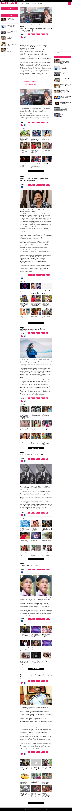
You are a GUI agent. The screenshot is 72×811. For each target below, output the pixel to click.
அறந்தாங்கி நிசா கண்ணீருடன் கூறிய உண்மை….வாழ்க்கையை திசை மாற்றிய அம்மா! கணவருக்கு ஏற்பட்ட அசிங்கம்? (46, 796)
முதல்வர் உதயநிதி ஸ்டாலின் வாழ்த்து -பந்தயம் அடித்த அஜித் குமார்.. (47, 554)
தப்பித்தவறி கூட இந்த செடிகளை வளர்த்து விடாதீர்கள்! (24, 139)
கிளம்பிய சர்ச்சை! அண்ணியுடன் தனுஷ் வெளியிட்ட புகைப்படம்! (35, 139)
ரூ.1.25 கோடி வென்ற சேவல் (46, 151)
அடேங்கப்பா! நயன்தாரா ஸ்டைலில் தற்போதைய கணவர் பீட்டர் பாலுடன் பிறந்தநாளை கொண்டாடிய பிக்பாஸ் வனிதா (25, 416)
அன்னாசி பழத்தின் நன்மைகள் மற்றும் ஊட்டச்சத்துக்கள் (23, 782)
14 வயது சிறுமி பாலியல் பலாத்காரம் (11, 37)
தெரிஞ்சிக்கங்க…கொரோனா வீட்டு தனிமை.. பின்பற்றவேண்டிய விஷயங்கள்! (36, 795)
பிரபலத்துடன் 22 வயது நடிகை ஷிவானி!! (46, 164)
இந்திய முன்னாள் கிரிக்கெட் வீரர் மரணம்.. (12, 31)
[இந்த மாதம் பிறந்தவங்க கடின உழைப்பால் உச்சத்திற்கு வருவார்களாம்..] (57, 97)
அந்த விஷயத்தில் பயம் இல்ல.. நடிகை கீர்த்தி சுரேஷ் (24, 554)
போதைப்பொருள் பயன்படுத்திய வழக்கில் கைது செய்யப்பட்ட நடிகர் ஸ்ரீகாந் (11, 20)
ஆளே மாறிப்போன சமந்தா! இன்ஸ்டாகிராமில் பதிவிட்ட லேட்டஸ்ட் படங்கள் (36, 442)
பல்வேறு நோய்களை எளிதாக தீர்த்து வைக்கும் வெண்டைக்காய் (34, 80)
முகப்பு (23, 3)
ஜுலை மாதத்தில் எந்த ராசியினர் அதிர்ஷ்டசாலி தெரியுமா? (35, 635)
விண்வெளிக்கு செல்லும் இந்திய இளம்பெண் (11, 26)
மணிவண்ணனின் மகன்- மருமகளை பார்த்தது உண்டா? (24, 649)
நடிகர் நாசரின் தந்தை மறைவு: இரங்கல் (35, 781)
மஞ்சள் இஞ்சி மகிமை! (27, 86)
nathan (22, 31)
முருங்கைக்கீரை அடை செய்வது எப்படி (30, 81)
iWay (46, 809)
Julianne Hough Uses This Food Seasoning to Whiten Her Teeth (46, 292)
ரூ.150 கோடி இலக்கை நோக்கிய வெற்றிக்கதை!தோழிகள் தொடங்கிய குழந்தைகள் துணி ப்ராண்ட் (24, 662)
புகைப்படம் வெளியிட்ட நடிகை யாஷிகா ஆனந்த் (65, 102)
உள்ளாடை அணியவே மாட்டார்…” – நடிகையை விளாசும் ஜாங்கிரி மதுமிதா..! (24, 304)
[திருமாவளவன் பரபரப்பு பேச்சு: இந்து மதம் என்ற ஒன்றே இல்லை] (3, 44)
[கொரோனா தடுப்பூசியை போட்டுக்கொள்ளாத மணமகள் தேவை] (57, 109)
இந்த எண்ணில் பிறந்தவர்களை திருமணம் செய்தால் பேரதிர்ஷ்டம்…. (24, 529)
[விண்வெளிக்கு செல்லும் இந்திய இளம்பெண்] (3, 26)
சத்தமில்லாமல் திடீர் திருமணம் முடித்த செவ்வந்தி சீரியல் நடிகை (46, 304)
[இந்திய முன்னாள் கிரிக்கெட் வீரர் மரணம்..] (3, 32)
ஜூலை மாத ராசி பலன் (24, 291)
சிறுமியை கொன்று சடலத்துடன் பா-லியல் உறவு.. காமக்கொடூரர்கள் (35, 661)
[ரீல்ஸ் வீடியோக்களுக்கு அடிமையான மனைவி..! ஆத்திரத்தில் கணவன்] (3, 50)
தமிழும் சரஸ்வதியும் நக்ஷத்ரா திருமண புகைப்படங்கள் (34, 529)
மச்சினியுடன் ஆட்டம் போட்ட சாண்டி (46, 660)
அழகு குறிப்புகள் (40, 3)
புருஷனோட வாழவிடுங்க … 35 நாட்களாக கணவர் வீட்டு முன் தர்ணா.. (36, 304)
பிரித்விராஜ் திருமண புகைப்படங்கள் (35, 317)
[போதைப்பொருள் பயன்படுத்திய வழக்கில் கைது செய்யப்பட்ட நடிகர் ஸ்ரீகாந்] (3, 19)
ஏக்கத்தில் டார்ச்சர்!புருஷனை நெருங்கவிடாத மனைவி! (24, 542)
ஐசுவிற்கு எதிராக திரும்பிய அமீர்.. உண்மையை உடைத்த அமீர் (47, 529)
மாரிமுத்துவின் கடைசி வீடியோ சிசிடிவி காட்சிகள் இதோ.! (25, 794)
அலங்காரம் (33, 3)
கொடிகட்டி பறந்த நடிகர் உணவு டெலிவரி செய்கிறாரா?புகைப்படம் (35, 151)
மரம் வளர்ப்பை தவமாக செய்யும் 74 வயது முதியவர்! (35, 554)
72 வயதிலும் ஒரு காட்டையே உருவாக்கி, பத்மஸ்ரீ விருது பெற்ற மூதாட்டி (24, 152)
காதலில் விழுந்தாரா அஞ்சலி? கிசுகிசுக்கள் (46, 138)
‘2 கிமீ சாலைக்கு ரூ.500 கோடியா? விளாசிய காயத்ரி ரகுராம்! (46, 769)
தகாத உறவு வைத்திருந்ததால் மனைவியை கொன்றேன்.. (24, 318)
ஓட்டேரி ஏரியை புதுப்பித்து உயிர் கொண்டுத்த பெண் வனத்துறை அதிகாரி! (46, 542)
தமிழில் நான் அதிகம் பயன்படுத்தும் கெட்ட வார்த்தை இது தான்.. (35, 430)
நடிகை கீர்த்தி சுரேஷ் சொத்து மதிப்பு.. (24, 441)
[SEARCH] (70, 52)
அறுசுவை (27, 3)
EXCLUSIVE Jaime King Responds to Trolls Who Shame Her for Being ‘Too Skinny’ (35, 769)
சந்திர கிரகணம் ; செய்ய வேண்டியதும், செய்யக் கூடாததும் (24, 165)
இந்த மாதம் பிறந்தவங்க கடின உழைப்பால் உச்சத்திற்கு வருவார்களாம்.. (65, 97)
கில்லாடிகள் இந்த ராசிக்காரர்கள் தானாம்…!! (35, 541)
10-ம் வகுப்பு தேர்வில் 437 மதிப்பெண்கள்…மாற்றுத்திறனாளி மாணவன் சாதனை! (46, 636)
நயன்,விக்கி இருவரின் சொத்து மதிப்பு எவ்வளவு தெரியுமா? (24, 769)
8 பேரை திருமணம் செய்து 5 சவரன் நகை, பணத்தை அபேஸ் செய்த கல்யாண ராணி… (36, 165)
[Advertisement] (62, 26)
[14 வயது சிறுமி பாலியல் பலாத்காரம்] (3, 38)
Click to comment (36, 171)
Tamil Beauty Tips (10, 3)
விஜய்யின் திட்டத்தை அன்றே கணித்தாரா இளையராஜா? (46, 415)
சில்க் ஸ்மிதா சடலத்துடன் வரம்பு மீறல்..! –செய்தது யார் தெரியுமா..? (46, 430)
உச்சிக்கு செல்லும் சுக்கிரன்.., (45, 648)
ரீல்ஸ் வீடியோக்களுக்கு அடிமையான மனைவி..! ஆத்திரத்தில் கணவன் (11, 50)
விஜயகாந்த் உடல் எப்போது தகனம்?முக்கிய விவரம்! (35, 414)
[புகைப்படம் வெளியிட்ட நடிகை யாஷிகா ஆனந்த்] (57, 103)
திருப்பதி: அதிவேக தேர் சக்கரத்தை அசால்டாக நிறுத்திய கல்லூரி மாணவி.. (46, 442)
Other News (21, 26)
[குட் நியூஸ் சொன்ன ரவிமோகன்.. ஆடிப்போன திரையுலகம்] (57, 115)
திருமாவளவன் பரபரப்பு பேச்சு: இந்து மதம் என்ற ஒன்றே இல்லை (12, 44)
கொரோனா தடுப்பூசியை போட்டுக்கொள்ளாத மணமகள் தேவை (64, 109)
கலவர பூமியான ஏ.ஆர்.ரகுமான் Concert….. (24, 635)
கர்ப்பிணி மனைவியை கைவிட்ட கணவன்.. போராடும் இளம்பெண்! (46, 782)
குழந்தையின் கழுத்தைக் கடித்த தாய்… (35, 648)
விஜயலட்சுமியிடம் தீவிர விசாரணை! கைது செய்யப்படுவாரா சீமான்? (35, 292)
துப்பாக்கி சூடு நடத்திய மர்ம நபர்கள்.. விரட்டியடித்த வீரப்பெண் (25, 430)
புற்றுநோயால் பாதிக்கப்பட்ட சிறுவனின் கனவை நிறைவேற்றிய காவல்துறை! (47, 318)
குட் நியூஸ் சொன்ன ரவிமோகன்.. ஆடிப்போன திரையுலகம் (64, 115)
